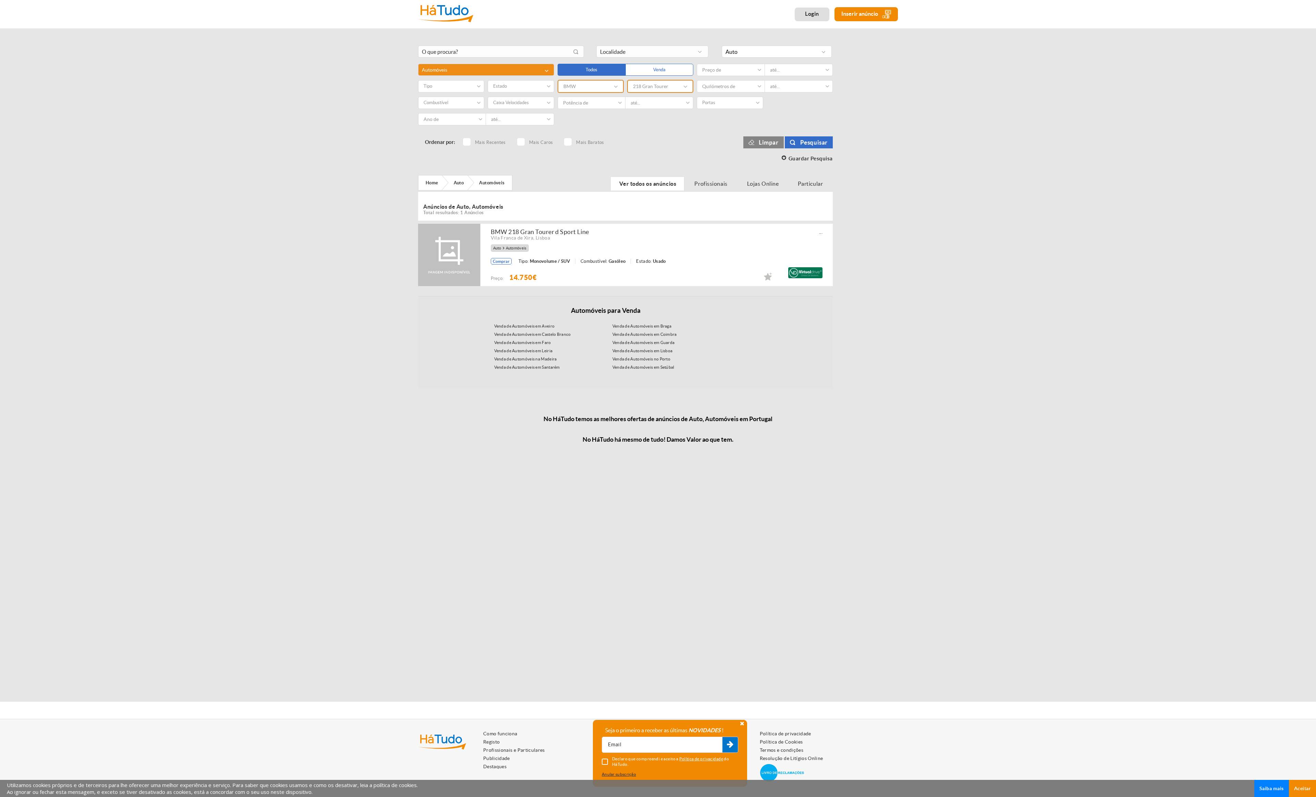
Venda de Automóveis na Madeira (525, 359)
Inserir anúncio (860, 14)
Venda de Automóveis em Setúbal (643, 367)
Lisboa (543, 238)
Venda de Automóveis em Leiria (523, 350)
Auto (497, 248)
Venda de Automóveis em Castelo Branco (532, 334)
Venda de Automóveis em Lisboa (642, 350)
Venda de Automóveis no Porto (641, 359)
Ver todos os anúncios (647, 183)
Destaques (495, 766)
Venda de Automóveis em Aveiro (524, 326)
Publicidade (496, 758)
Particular (811, 183)
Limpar (769, 142)
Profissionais (711, 183)
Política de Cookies (781, 742)
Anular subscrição (619, 774)
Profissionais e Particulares (514, 750)
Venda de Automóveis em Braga (641, 326)
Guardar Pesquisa (811, 158)
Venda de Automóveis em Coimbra (644, 334)
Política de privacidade (785, 733)
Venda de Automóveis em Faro (522, 342)
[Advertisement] (870, 145)
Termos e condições (781, 750)
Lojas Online (763, 183)
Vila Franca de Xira (512, 238)
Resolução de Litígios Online (791, 758)
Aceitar (1302, 788)
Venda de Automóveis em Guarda (643, 342)
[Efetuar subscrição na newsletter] (730, 745)
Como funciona (500, 733)
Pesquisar (814, 142)
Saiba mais (1271, 788)
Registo (491, 742)
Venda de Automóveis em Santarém (527, 367)
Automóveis (516, 248)
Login (812, 14)
